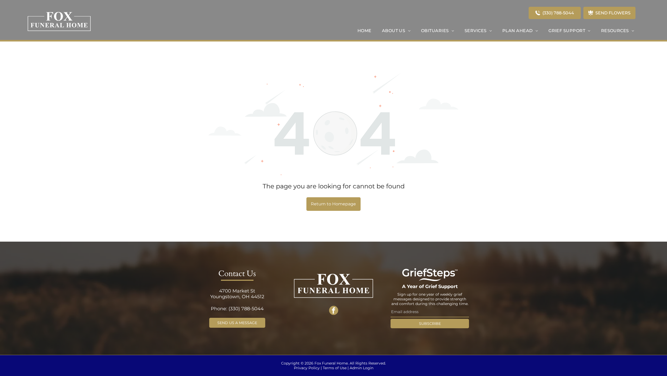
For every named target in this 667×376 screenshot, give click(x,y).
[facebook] (333, 311)
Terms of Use (335, 368)
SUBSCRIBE (430, 323)
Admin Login (361, 368)
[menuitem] (364, 30)
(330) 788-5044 (246, 309)
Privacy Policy (307, 368)
